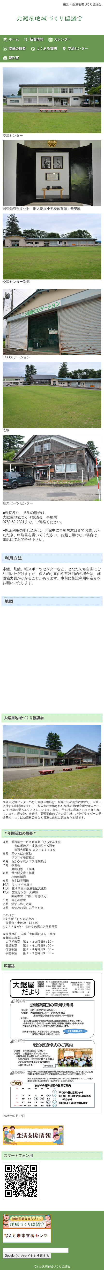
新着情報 (36, 39)
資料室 (14, 58)
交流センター (78, 48)
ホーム (14, 39)
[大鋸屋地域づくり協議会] (52, 18)
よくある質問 (47, 48)
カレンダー (62, 39)
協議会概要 (17, 48)
